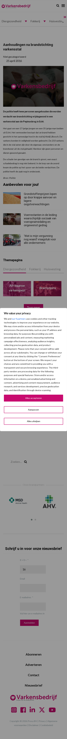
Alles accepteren (33, 398)
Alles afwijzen (33, 421)
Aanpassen (33, 409)
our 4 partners (19, 318)
